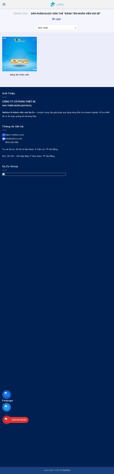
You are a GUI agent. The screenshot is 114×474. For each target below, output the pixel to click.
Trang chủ (20, 13)
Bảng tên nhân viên (19, 74)
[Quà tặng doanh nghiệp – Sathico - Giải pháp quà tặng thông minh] (57, 4)
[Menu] (4, 4)
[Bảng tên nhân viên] (19, 54)
